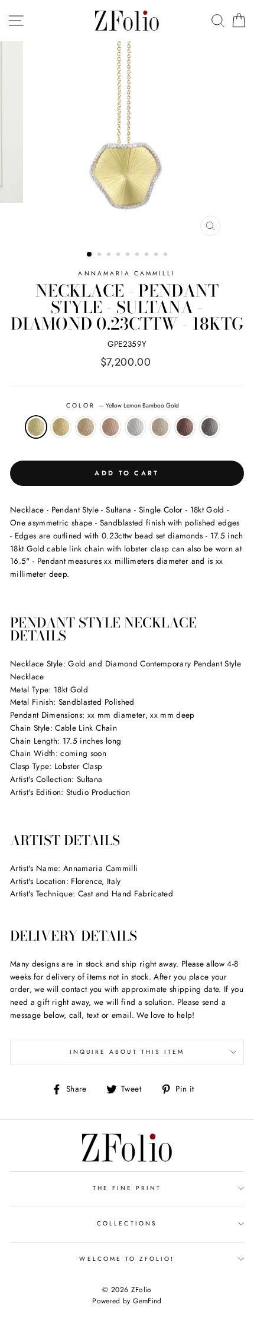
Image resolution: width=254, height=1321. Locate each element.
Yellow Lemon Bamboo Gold (36, 427)
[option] (127, 141)
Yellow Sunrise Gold (61, 427)
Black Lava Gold (210, 427)
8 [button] (157, 255)
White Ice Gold (135, 427)
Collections (127, 1223)
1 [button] (90, 255)
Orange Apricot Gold (86, 427)
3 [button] (110, 255)
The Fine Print (127, 1188)
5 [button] (129, 255)
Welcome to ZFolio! (126, 1258)
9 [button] (167, 255)
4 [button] (119, 255)
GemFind (147, 1301)
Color (122, 405)
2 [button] (100, 255)
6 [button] (138, 255)
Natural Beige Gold (160, 427)
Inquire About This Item (127, 1051)
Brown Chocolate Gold (185, 427)
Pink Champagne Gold (110, 427)
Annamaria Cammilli (126, 273)
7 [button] (148, 255)
